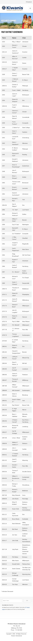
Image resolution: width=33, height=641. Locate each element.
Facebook (29, 1)
